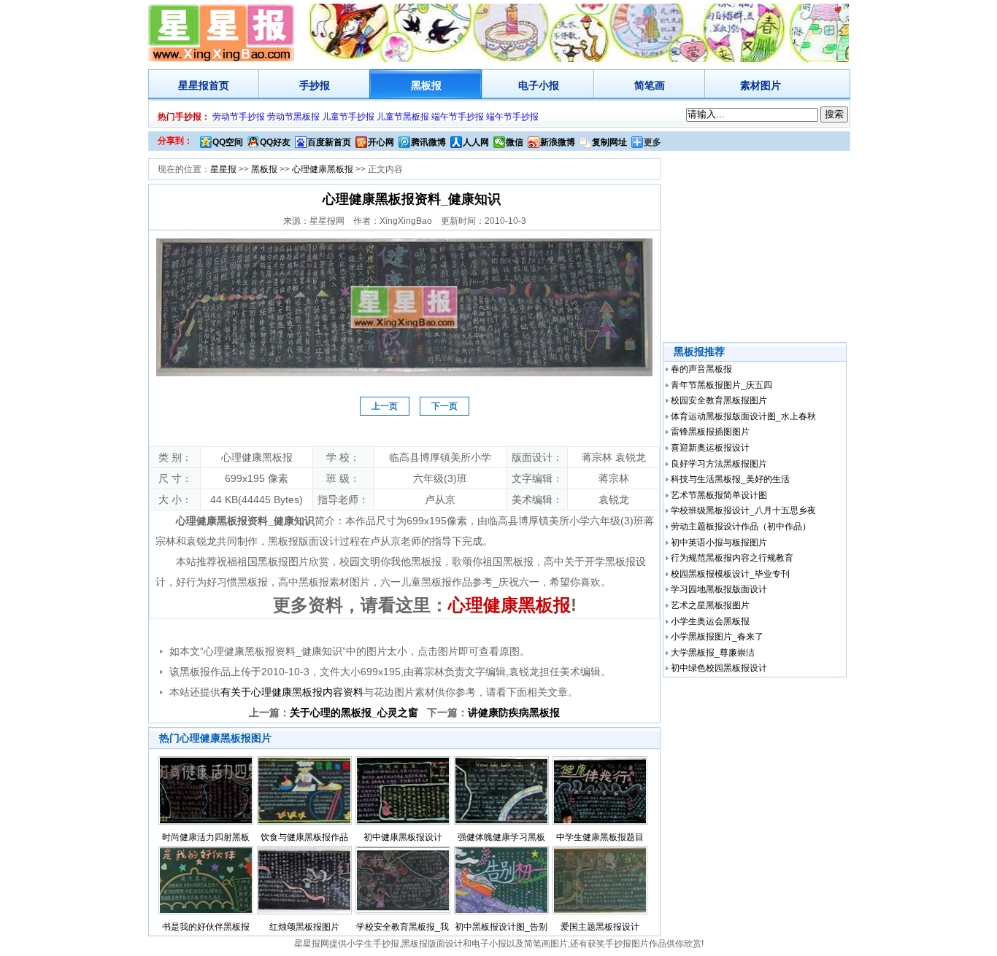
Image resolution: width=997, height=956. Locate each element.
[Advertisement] (756, 247)
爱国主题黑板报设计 (600, 927)
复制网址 (609, 142)
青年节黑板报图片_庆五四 (721, 385)
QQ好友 (275, 142)
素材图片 (760, 85)
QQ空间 (227, 142)
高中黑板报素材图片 (324, 582)
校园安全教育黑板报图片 (719, 400)
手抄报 (314, 85)
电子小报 (538, 85)
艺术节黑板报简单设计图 (719, 495)
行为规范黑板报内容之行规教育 (732, 558)
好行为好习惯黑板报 (222, 582)
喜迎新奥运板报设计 (710, 448)
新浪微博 (557, 142)
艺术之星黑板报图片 (710, 605)
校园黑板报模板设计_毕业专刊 (730, 574)
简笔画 (649, 85)
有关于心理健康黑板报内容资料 (291, 692)
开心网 (381, 142)
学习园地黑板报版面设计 (719, 589)
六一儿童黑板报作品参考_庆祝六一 (459, 582)
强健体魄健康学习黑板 (501, 837)
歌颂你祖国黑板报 (493, 561)
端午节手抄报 (457, 117)
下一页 (444, 406)
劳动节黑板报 (293, 117)
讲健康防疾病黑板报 (514, 712)
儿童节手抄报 (348, 117)
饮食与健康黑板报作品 (304, 837)
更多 (652, 142)
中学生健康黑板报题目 (600, 837)
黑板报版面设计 (432, 943)
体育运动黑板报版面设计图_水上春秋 (743, 416)
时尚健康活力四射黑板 (206, 837)
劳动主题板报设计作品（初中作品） (741, 526)
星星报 (193, 85)
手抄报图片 (627, 943)
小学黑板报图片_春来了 (717, 636)
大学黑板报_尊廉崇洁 (713, 653)
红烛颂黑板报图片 (304, 927)
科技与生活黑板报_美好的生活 (730, 479)
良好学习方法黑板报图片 (719, 464)
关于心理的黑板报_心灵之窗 (354, 712)
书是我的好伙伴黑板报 (206, 927)
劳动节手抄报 (238, 117)
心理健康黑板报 (322, 169)
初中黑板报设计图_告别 (501, 927)
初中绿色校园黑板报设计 (719, 668)
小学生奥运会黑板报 (710, 621)
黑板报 (426, 85)
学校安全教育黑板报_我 (402, 927)
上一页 (385, 406)
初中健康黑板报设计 (402, 837)
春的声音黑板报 (701, 369)
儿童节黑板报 (403, 117)
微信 (514, 142)
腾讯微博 (428, 142)
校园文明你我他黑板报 (390, 561)
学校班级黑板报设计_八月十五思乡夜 (743, 510)
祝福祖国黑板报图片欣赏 (273, 561)
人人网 (476, 142)
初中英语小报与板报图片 (719, 542)
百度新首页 (329, 142)
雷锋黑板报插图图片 (710, 432)
